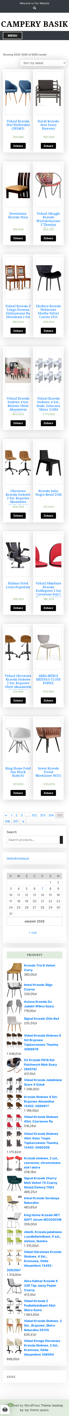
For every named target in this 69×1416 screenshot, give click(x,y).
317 (15, 821)
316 (7, 821)
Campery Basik (34, 23)
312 (34, 815)
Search (12, 832)
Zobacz (18, 145)
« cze (33, 932)
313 (42, 815)
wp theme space (36, 1410)
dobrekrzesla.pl (18, 858)
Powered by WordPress (23, 1405)
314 (51, 815)
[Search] (61, 840)
